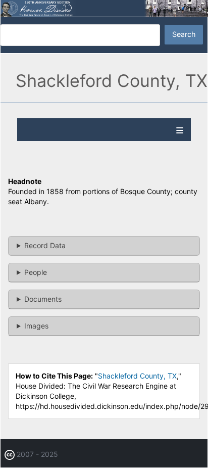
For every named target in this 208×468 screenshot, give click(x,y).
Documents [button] (43, 299)
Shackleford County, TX (137, 375)
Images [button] (36, 325)
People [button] (35, 272)
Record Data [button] (45, 245)
